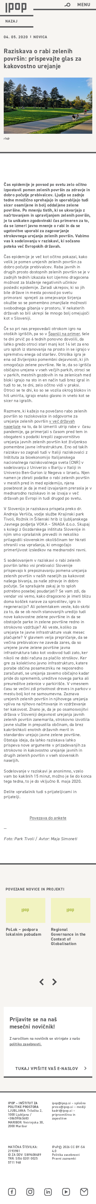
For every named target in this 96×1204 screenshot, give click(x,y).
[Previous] (41, 982)
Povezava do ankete (48, 817)
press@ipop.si (62, 1107)
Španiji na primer (64, 333)
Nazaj (11, 21)
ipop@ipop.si (61, 1103)
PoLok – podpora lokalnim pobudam (23, 932)
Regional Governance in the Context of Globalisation (68, 936)
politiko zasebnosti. (26, 1044)
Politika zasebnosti (66, 1155)
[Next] (54, 982)
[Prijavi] (85, 1068)
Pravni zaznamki (64, 1158)
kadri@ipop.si (62, 1111)
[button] (67, 5)
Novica (40, 37)
